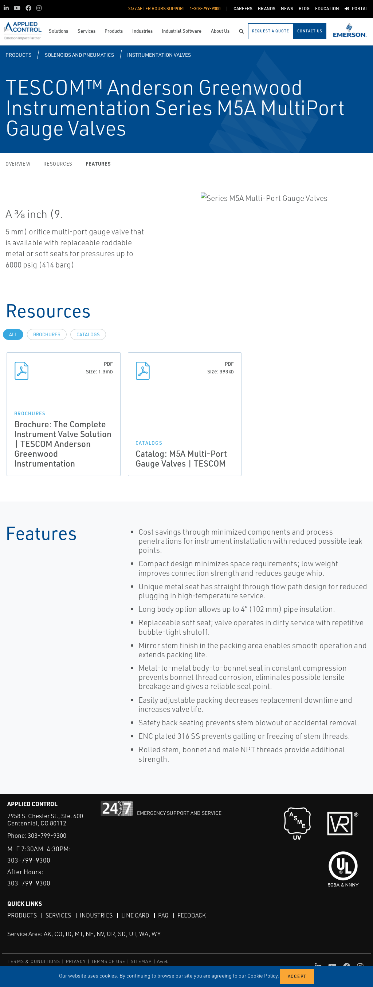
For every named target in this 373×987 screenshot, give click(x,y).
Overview (17, 164)
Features (98, 163)
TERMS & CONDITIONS (34, 961)
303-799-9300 (47, 835)
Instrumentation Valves (159, 55)
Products (18, 55)
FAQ (163, 915)
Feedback (191, 915)
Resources (57, 164)
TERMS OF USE (108, 961)
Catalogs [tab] (88, 334)
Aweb (163, 961)
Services (58, 915)
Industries (96, 915)
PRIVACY (76, 961)
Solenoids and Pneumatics (79, 55)
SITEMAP (141, 961)
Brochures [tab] (46, 334)
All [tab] (13, 334)
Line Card (135, 915)
